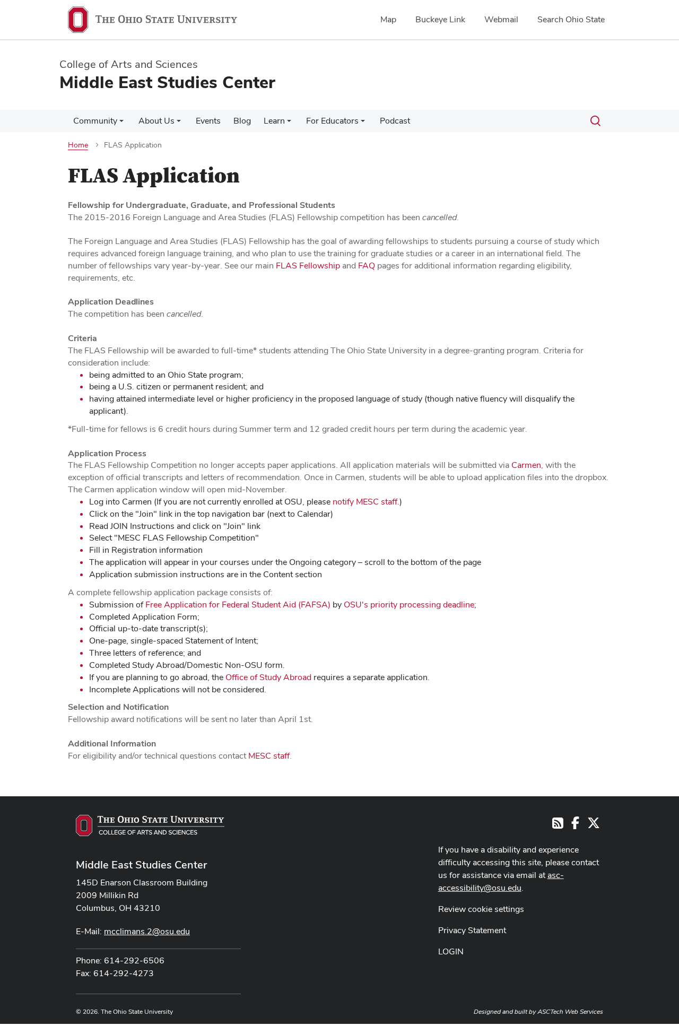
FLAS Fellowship (308, 265)
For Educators (332, 120)
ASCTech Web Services (570, 1011)
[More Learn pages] (289, 123)
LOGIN (451, 951)
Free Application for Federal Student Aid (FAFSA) (237, 604)
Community (95, 120)
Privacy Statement (472, 930)
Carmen (526, 465)
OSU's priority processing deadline (409, 604)
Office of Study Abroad (268, 677)
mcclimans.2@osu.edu (147, 931)
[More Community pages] (121, 123)
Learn (274, 120)
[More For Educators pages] (363, 123)
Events (208, 120)
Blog (242, 120)
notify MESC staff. (366, 501)
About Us (156, 120)
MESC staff (269, 755)
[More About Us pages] (179, 123)
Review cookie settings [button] (481, 909)
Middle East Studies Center (141, 865)
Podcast (395, 120)
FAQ (366, 265)
